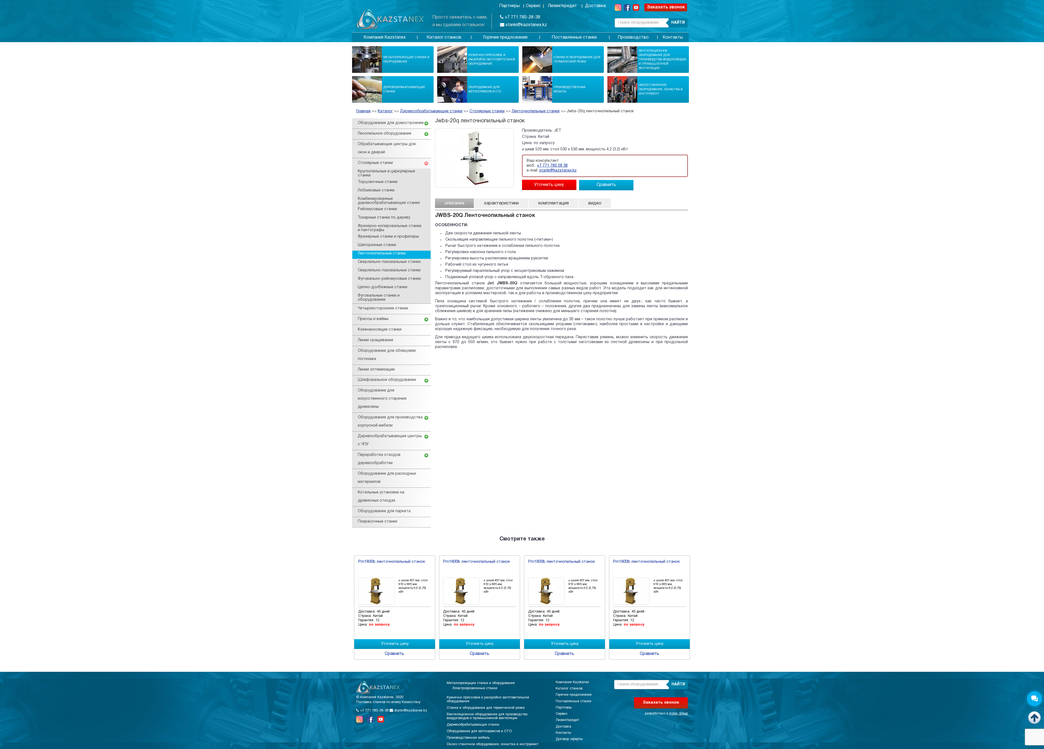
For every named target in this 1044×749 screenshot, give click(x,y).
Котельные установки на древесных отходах (381, 496)
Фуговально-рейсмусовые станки (389, 279)
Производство (633, 37)
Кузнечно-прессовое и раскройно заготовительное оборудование (491, 59)
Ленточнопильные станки (536, 111)
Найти (678, 22)
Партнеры (509, 6)
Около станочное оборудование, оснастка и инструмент (661, 89)
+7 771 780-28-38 (522, 17)
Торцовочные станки (377, 182)
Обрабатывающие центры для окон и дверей (387, 148)
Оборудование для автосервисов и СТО (484, 89)
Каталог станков (444, 37)
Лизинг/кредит (562, 6)
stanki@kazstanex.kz (525, 25)
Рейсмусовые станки (377, 209)
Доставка (595, 6)
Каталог (385, 111)
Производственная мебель (569, 89)
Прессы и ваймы (373, 319)
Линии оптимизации (376, 369)
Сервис (533, 6)
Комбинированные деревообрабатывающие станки (389, 201)
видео (594, 203)
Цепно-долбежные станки (382, 287)
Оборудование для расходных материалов (387, 478)
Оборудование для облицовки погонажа (387, 355)
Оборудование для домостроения (391, 123)
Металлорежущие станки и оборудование (406, 59)
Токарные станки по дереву (384, 217)
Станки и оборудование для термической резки (577, 59)
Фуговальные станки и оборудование (379, 298)
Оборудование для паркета (384, 511)
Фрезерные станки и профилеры (388, 236)
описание (454, 203)
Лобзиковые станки (376, 190)
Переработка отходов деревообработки (379, 459)
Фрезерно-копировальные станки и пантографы (389, 228)
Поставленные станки (574, 37)
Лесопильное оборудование (384, 133)
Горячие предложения (505, 37)
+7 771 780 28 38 (552, 165)
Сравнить (606, 185)
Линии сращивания (375, 340)
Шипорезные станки (377, 245)
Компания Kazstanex (384, 37)
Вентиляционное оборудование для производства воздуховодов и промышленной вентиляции (662, 59)
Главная (363, 111)
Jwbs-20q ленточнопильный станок (600, 111)
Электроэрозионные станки (474, 688)
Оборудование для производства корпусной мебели (390, 421)
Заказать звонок (666, 7)
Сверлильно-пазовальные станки (389, 262)
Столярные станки (487, 111)
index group (678, 713)
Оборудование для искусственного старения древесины (382, 399)
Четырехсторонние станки (383, 308)
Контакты (673, 37)
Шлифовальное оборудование (387, 380)
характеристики (501, 203)
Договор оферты (569, 739)
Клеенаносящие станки (380, 329)
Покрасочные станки (377, 521)
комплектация (553, 203)
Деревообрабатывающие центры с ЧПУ (390, 440)
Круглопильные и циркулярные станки (386, 173)
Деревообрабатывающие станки (404, 89)
